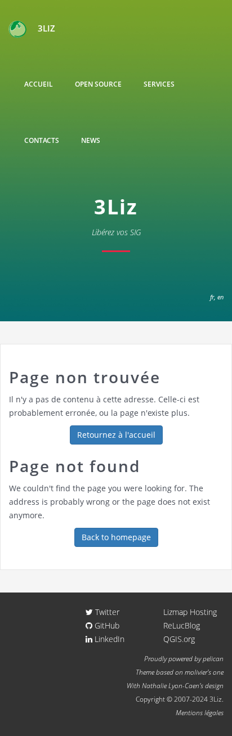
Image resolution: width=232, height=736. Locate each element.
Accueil (38, 84)
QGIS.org (179, 639)
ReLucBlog (181, 625)
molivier (196, 671)
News (90, 140)
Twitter (106, 612)
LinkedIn (108, 639)
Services (159, 84)
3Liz (46, 28)
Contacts (41, 140)
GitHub (105, 625)
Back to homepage (116, 537)
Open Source (98, 84)
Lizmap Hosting (190, 612)
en (220, 297)
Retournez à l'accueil (116, 434)
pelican (213, 658)
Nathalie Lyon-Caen (170, 685)
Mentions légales (200, 712)
